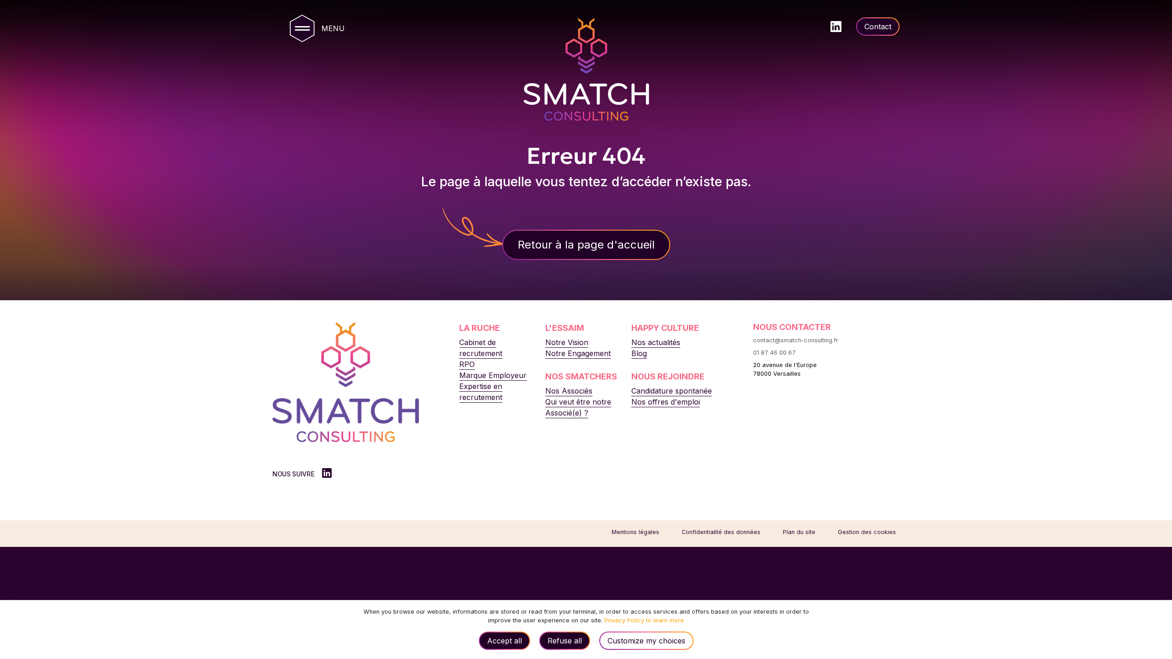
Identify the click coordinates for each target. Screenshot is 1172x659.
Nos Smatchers (581, 376)
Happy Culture (665, 328)
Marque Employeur (492, 375)
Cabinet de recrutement (480, 348)
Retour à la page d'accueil (586, 244)
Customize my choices (646, 640)
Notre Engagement (578, 353)
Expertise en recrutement (480, 392)
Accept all (504, 640)
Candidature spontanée (671, 390)
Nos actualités (655, 342)
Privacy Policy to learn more (643, 620)
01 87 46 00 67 (774, 352)
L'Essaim (564, 328)
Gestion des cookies (867, 532)
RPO (467, 364)
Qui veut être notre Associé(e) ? (578, 407)
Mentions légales (635, 532)
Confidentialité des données (721, 532)
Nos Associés (568, 390)
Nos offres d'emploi (665, 401)
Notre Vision (566, 342)
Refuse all (565, 640)
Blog (639, 353)
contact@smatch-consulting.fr (795, 340)
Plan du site (799, 532)
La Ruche (479, 328)
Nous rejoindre (668, 376)
